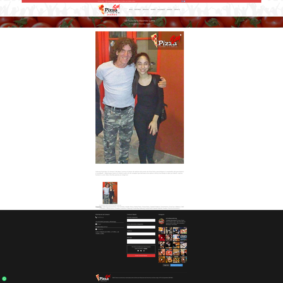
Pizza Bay (99, 207)
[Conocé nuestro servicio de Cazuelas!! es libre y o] (176, 259)
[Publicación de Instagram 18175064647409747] (176, 252)
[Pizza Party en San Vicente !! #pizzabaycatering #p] (169, 237)
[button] (4, 279)
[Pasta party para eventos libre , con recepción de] (183, 252)
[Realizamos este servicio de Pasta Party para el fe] (162, 237)
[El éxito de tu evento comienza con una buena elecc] (162, 252)
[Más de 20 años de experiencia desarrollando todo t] (176, 237)
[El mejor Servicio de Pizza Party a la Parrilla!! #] (169, 252)
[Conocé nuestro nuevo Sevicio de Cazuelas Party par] (162, 259)
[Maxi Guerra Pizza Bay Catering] (110, 193)
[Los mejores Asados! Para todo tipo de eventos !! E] (183, 259)
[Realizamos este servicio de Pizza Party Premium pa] (183, 245)
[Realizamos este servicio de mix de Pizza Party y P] (162, 245)
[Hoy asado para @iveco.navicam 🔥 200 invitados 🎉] (176, 230)
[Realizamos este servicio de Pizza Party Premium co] (169, 230)
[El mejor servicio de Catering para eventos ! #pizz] (176, 245)
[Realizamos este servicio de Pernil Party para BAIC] (169, 259)
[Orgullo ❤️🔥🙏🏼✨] (183, 237)
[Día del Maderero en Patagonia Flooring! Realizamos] (183, 230)
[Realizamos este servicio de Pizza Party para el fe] (169, 245)
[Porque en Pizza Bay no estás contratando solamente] (162, 230)
